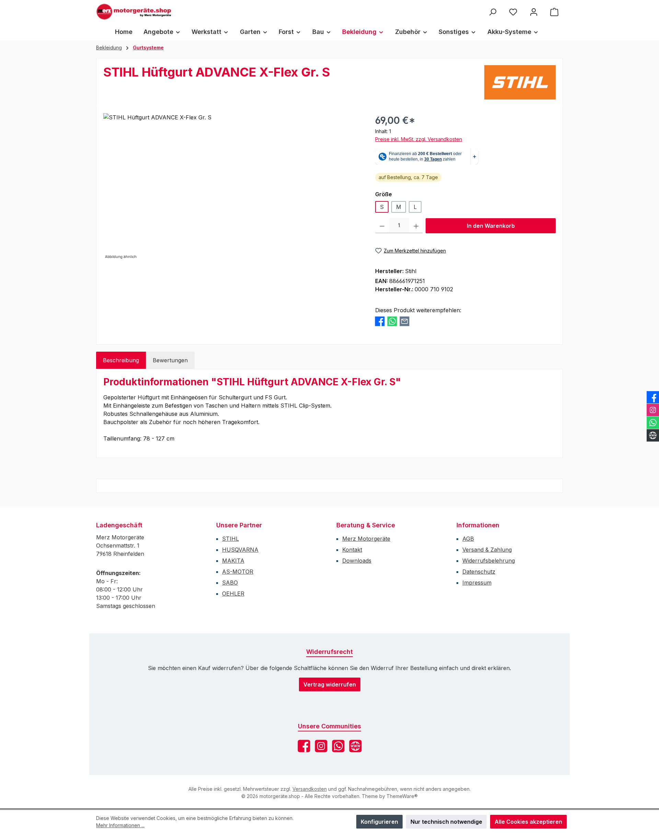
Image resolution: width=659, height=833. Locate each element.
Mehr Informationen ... (120, 825)
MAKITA (233, 560)
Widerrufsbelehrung (488, 560)
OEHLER (233, 593)
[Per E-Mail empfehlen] (404, 321)
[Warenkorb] (554, 12)
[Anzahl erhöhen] (416, 225)
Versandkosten (309, 789)
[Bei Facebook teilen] (380, 321)
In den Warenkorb (491, 225)
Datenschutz (478, 571)
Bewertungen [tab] (170, 360)
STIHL (230, 538)
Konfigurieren (379, 821)
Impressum (477, 582)
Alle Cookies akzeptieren (528, 821)
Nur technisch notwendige (446, 821)
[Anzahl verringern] (382, 225)
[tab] (121, 360)
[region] (232, 187)
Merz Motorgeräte (366, 538)
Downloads (356, 560)
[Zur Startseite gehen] (134, 11)
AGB (468, 538)
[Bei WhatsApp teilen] (392, 321)
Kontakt (352, 549)
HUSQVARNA (240, 549)
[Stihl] (520, 82)
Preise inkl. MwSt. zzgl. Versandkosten (418, 139)
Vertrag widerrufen (329, 684)
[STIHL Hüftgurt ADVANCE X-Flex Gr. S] (232, 187)
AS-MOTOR (237, 571)
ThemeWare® (402, 796)
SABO (230, 582)
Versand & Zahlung (487, 549)
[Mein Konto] (533, 12)
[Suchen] (492, 12)
